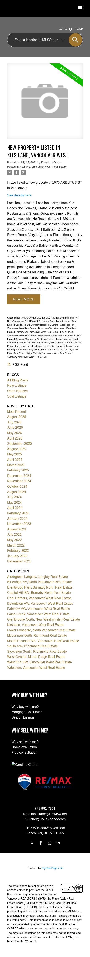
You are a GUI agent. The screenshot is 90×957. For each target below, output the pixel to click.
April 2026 (14, 438)
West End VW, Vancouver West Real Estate (49, 353)
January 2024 (17, 518)
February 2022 (18, 550)
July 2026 (14, 422)
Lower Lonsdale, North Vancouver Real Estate (41, 630)
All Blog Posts (17, 380)
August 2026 (16, 417)
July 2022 (14, 534)
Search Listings (23, 717)
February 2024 (18, 513)
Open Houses (17, 391)
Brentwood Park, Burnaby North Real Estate (39, 587)
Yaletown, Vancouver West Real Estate (26, 357)
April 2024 (14, 508)
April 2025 (14, 459)
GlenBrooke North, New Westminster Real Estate (43, 619)
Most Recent (16, 411)
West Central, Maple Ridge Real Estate (36, 657)
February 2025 (18, 470)
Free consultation (24, 752)
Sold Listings (16, 396)
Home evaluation (24, 747)
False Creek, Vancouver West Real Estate (38, 614)
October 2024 (17, 486)
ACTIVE (63, 29)
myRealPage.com (52, 868)
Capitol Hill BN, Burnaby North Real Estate (37, 325)
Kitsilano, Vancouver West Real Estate (43, 166)
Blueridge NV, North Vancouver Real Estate (39, 582)
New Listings (16, 385)
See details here (19, 195)
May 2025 (14, 454)
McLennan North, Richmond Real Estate (53, 342)
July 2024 (14, 497)
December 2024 (19, 476)
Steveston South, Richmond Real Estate (36, 349)
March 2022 (16, 545)
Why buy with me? (25, 707)
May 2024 (14, 502)
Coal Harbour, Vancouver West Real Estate (39, 598)
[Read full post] (45, 103)
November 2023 (19, 524)
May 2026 (14, 433)
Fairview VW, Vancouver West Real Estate (37, 332)
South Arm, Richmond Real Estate (32, 646)
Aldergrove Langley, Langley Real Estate (42, 317)
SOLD (80, 29)
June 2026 (15, 427)
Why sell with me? (25, 742)
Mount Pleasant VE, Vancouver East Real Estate (43, 641)
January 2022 (17, 556)
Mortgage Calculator (27, 712)
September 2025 (19, 443)
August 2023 (16, 529)
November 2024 (19, 481)
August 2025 (16, 449)
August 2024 (16, 492)
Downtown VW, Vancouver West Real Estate (40, 603)
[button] (32, 843)
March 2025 (16, 465)
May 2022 (14, 540)
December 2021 (19, 561)
